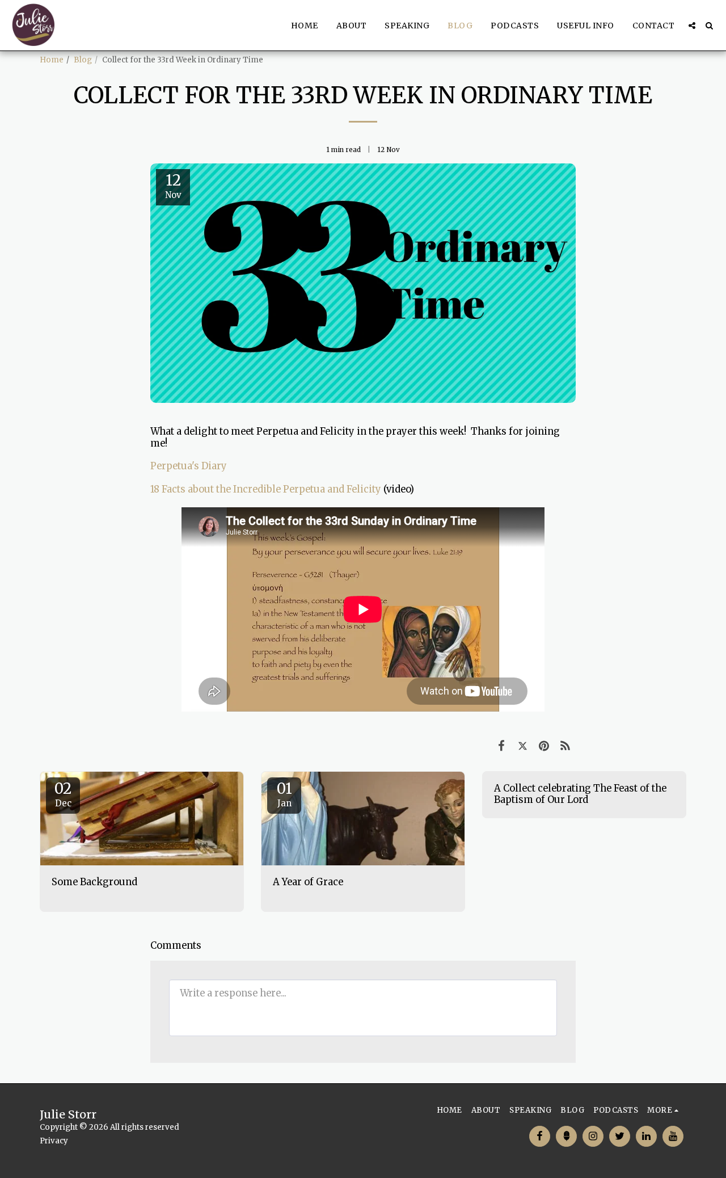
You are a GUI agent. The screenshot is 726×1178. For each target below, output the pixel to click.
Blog (83, 60)
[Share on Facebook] (501, 746)
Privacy (54, 1141)
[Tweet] (522, 746)
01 (284, 794)
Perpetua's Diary (188, 466)
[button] (692, 26)
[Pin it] (543, 746)
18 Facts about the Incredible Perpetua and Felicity (265, 489)
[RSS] (565, 746)
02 (62, 794)
